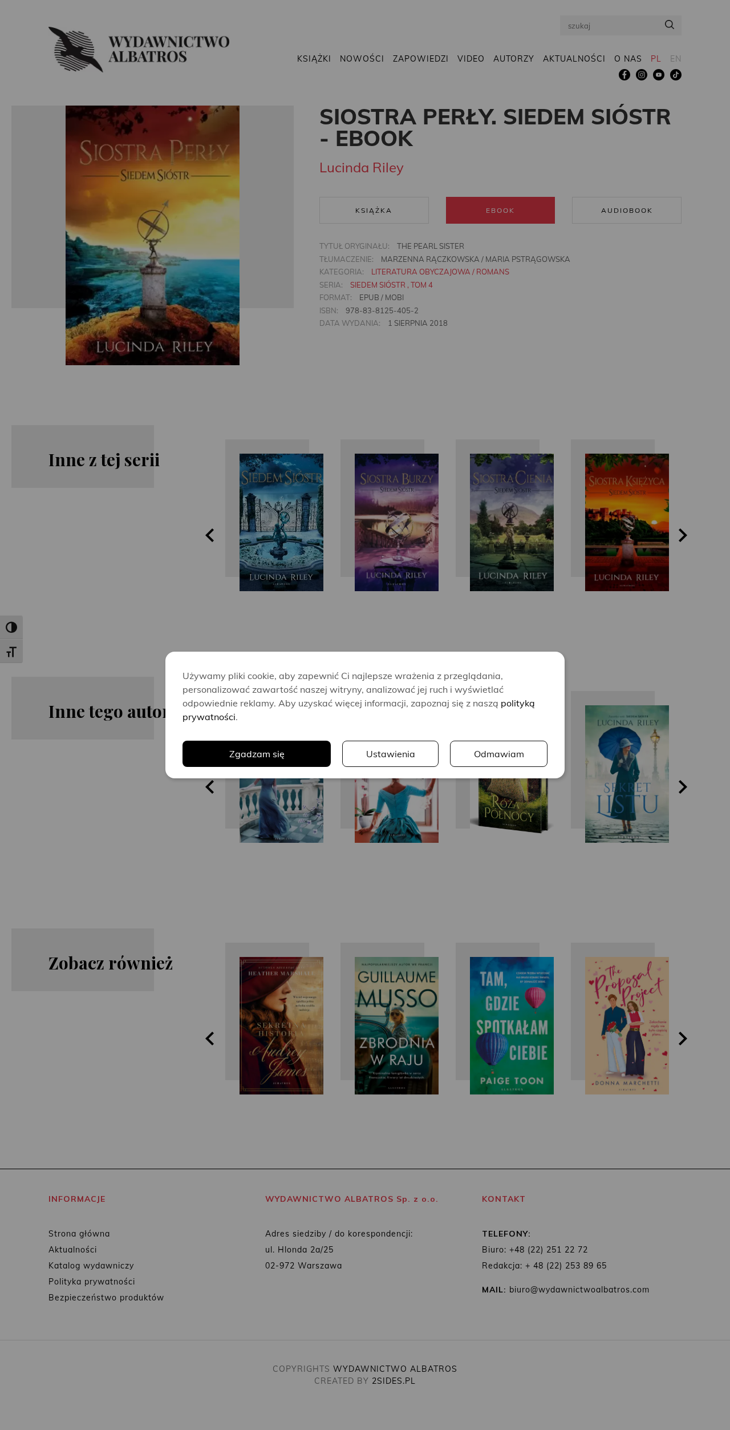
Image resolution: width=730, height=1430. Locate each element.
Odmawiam (499, 754)
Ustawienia (390, 754)
